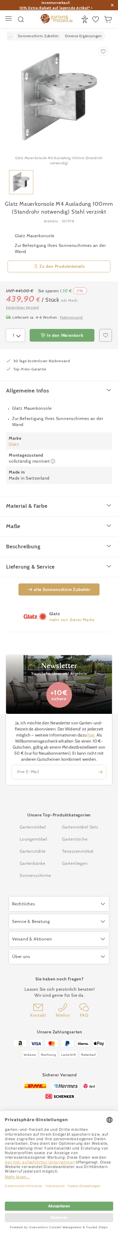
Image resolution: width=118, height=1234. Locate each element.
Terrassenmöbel (77, 851)
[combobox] (15, 335)
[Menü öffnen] (9, 19)
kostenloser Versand (22, 307)
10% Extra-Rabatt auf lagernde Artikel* (54, 7)
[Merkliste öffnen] (96, 19)
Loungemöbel (33, 839)
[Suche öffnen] (20, 19)
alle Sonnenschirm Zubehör (62, 589)
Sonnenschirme (35, 875)
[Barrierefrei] (85, 19)
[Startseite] (56, 19)
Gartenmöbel (33, 827)
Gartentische (75, 839)
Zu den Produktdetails (62, 266)
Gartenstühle (33, 851)
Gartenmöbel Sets (80, 827)
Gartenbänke (32, 863)
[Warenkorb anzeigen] (109, 19)
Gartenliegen (75, 863)
